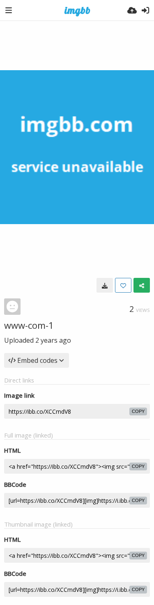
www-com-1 (29, 325)
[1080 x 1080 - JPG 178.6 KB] (105, 285)
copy (138, 411)
